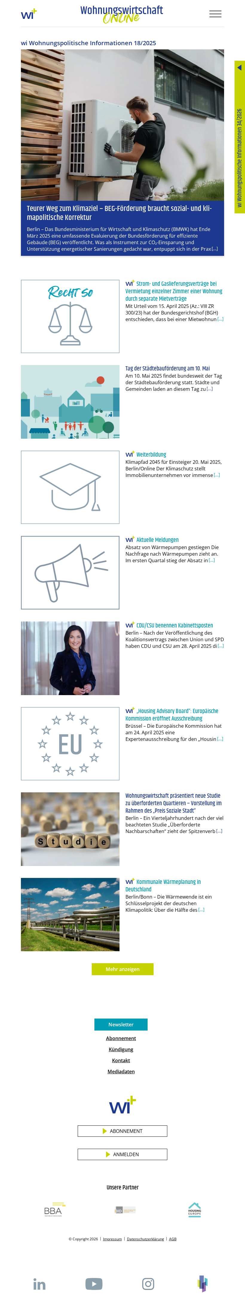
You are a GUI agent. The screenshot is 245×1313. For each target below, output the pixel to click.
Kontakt (121, 1060)
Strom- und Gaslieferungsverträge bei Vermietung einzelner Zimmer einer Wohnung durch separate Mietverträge (173, 291)
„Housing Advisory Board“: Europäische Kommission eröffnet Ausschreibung (171, 715)
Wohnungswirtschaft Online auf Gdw (203, 1284)
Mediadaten (121, 1071)
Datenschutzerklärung (145, 1238)
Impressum (112, 1238)
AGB (173, 1238)
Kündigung (121, 1049)
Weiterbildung (151, 455)
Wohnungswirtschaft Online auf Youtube (94, 1284)
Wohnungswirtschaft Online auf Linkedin (39, 1284)
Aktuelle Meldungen (158, 540)
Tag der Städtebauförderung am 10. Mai (167, 368)
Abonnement (121, 1038)
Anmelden (126, 1154)
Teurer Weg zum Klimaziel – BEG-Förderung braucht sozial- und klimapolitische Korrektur (119, 213)
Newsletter (121, 1024)
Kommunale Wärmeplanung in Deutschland (163, 886)
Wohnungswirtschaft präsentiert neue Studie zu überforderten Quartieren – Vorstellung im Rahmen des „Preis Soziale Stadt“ (173, 803)
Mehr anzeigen (123, 969)
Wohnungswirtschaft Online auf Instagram (148, 1284)
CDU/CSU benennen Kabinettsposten (175, 625)
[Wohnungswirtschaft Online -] (121, 14)
